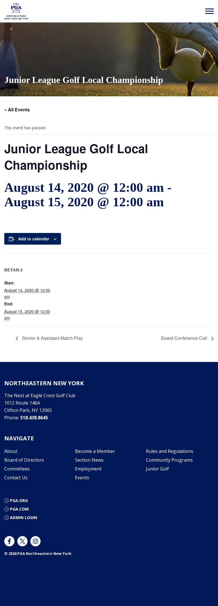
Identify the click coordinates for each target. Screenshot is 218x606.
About (10, 451)
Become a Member (95, 451)
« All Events (17, 109)
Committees (17, 469)
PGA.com (19, 509)
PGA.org (19, 500)
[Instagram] (35, 541)
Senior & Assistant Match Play (52, 338)
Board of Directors (24, 460)
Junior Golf (157, 469)
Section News (89, 460)
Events (82, 477)
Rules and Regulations (169, 451)
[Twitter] (22, 541)
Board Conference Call (184, 338)
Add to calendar (33, 238)
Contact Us (16, 477)
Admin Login (23, 517)
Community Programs (169, 460)
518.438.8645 (34, 418)
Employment (88, 469)
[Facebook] (9, 541)
